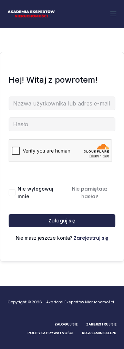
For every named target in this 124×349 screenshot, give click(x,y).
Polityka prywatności (50, 333)
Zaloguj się (62, 220)
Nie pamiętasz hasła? (89, 192)
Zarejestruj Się (101, 324)
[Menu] (113, 14)
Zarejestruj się (91, 238)
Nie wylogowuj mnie (35, 192)
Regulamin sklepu (99, 333)
